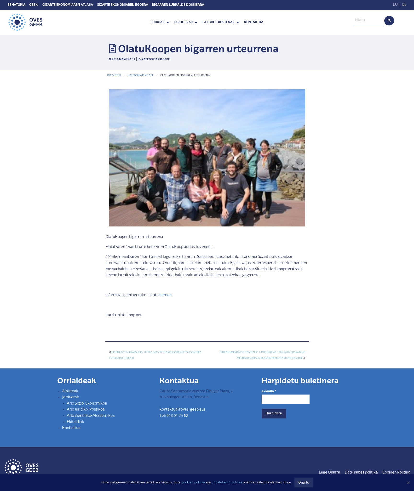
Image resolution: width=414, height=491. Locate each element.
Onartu (303, 482)
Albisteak (70, 391)
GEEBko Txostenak (218, 22)
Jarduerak (183, 22)
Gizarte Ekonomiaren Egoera (122, 5)
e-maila (269, 391)
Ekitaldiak (75, 422)
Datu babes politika (361, 472)
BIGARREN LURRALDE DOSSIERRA (178, 5)
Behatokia (16, 5)
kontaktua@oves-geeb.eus (182, 410)
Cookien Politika (396, 472)
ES (404, 5)
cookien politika (193, 482)
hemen (165, 295)
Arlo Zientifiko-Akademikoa (91, 416)
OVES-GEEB (114, 75)
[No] (408, 482)
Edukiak (157, 22)
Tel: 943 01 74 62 (174, 416)
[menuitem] (158, 22)
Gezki (34, 5)
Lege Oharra (329, 472)
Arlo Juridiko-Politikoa (86, 410)
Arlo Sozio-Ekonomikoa (87, 404)
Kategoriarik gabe (155, 59)
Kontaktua (253, 22)
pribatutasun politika (227, 482)
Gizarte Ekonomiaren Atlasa (67, 5)
